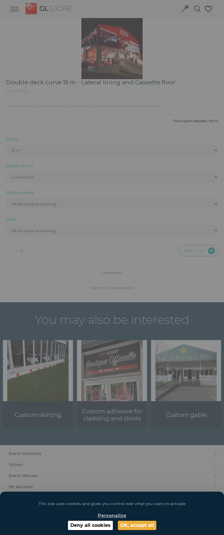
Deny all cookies (90, 525)
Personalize (112, 515)
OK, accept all (137, 525)
